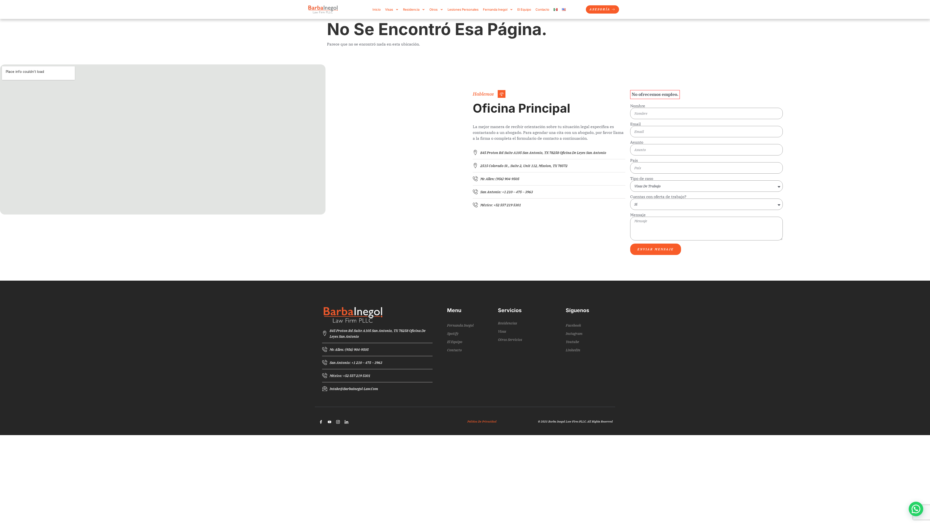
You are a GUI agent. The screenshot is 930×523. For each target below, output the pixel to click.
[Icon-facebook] (321, 421)
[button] (916, 509)
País (634, 160)
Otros (433, 9)
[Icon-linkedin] (346, 421)
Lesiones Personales (463, 9)
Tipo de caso (641, 178)
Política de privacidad (481, 421)
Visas (389, 9)
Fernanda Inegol (495, 9)
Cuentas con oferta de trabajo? (658, 197)
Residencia (411, 9)
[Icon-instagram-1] (337, 421)
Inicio (376, 9)
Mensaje (638, 215)
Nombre (637, 106)
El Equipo (524, 9)
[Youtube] (329, 421)
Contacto (542, 9)
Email (635, 124)
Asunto (636, 142)
